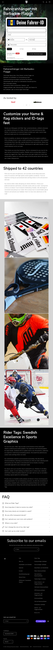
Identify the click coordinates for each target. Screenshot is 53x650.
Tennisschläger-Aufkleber (40, 564)
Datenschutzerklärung (24, 646)
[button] (2, 2)
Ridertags (9, 646)
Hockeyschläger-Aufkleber (40, 561)
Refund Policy (22, 577)
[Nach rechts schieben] (29, 105)
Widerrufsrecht (46, 646)
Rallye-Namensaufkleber (40, 571)
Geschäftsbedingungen (24, 574)
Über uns (21, 561)
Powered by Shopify (15, 646)
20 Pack (34, 49)
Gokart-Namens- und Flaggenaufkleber (39, 583)
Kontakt (21, 571)
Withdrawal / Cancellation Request (25, 581)
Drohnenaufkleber (38, 598)
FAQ (20, 558)
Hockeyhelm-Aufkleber (39, 604)
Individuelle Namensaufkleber (41, 587)
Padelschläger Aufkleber (40, 579)
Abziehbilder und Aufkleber (25, 564)
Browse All (37, 612)
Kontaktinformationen (37, 646)
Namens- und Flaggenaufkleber (38, 608)
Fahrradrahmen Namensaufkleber (38, 574)
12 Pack (22, 49)
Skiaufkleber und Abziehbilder (41, 567)
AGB (31, 646)
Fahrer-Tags (37, 558)
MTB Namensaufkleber (39, 590)
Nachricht (21, 567)
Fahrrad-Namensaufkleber (40, 601)
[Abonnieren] (37, 549)
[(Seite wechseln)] (26, 40)
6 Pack (9, 49)
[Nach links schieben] (23, 105)
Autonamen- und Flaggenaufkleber (38, 594)
